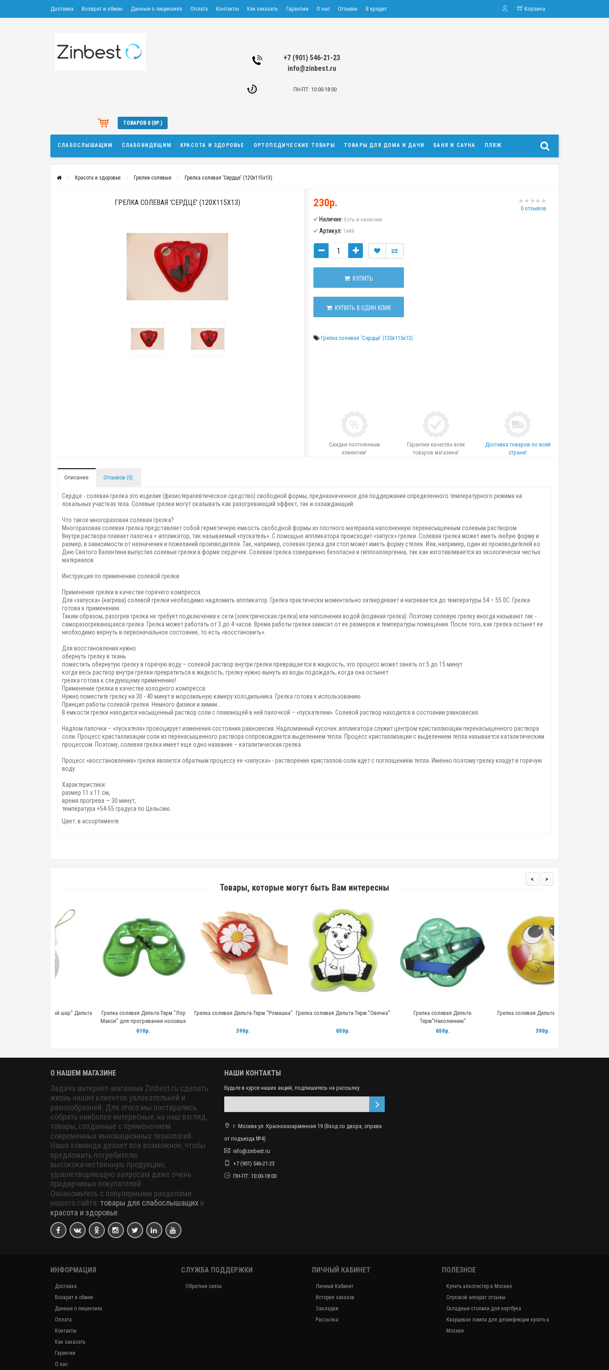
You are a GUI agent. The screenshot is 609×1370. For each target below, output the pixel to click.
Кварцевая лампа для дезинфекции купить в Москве (497, 1325)
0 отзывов (533, 208)
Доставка (62, 8)
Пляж (493, 145)
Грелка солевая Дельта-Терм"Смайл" (504, 1013)
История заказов (335, 1297)
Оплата (199, 8)
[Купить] (84, 1001)
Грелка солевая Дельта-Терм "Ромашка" (205, 1013)
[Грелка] (147, 339)
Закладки (327, 1308)
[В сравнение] (125, 1001)
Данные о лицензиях (156, 8)
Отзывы (348, 8)
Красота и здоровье (212, 145)
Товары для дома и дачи (384, 145)
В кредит (376, 8)
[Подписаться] (377, 1104)
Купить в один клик (361, 307)
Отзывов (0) (118, 477)
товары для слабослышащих (149, 1203)
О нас (323, 8)
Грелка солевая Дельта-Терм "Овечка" (304, 1013)
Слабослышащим (85, 145)
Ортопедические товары (294, 145)
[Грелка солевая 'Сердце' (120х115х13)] (177, 267)
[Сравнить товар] (394, 250)
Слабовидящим (146, 145)
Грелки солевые (152, 178)
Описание (76, 477)
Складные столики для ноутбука (483, 1308)
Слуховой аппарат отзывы (476, 1297)
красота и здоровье (84, 1213)
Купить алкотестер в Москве (479, 1286)
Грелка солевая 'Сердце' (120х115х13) (228, 178)
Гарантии (297, 8)
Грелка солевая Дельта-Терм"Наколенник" (404, 1017)
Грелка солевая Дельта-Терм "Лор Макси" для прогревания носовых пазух (105, 1021)
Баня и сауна (454, 145)
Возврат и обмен (102, 8)
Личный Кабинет (335, 1286)
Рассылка (327, 1320)
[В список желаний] (377, 250)
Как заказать (262, 8)
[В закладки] (104, 1001)
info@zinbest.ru (312, 68)
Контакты (227, 8)
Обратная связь (203, 1286)
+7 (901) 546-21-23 (312, 57)
